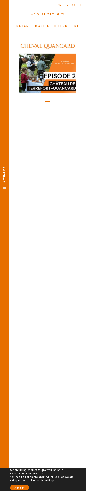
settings (49, 480)
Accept (20, 487)
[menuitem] (59, 5)
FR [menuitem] (73, 5)
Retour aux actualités (48, 14)
